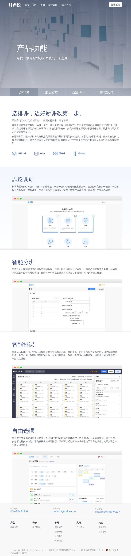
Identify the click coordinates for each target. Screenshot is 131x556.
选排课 (24, 92)
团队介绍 (58, 527)
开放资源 (58, 540)
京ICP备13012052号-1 (90, 550)
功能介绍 (14, 527)
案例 (42, 4)
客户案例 (36, 527)
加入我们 (58, 536)
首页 (27, 4)
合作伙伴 (58, 531)
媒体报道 (102, 527)
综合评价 (79, 92)
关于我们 (52, 4)
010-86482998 (19, 511)
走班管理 (51, 92)
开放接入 (80, 527)
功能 (35, 4)
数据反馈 (107, 92)
